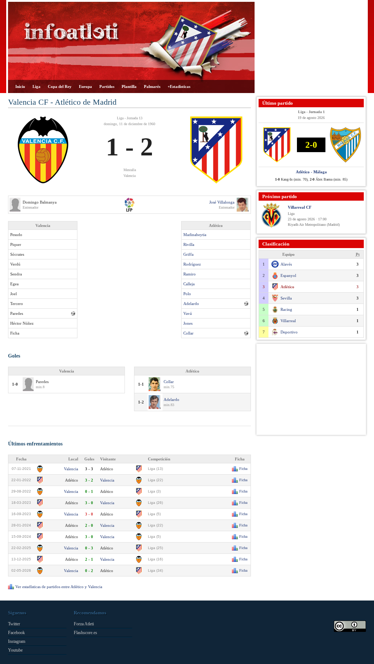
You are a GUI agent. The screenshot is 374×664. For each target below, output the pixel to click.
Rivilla (188, 244)
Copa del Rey (60, 86)
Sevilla (286, 298)
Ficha (243, 469)
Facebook (16, 632)
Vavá (187, 313)
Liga (37, 86)
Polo (187, 294)
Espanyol (288, 275)
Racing (286, 309)
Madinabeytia (194, 234)
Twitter (14, 623)
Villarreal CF (300, 207)
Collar (188, 333)
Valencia (71, 469)
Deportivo (289, 332)
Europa (85, 86)
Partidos (106, 86)
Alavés (286, 264)
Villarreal (288, 321)
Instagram (16, 641)
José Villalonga (221, 202)
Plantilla (129, 86)
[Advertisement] (311, 47)
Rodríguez (192, 264)
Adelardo (191, 303)
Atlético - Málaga (311, 172)
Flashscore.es (85, 632)
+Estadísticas (179, 86)
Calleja (189, 284)
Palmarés (152, 86)
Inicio (20, 86)
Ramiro (189, 274)
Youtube (15, 650)
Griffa (188, 254)
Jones (187, 323)
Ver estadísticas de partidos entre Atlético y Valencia (58, 586)
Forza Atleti (84, 623)
